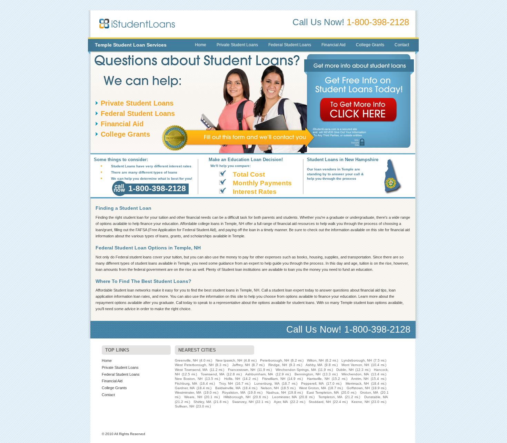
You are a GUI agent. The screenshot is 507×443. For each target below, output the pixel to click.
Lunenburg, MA (266, 383)
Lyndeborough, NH (356, 360)
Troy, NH (226, 383)
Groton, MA (369, 392)
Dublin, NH (345, 370)
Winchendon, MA (355, 374)
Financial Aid (333, 44)
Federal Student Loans (289, 44)
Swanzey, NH (243, 402)
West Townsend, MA (191, 370)
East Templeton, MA (323, 392)
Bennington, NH (307, 374)
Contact (402, 44)
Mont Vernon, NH (355, 365)
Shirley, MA (202, 402)
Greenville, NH (186, 360)
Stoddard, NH (320, 402)
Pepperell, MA (312, 383)
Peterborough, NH (274, 360)
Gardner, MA (185, 388)
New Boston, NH (188, 379)
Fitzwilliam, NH (273, 379)
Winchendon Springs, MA (296, 370)
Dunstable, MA (376, 397)
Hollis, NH (232, 379)
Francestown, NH (242, 370)
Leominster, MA (284, 397)
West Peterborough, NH (194, 365)
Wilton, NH (315, 360)
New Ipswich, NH (229, 360)
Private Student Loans (237, 44)
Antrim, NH (360, 379)
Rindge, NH (277, 365)
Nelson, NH (270, 388)
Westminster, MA (188, 392)
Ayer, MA (281, 402)
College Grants (370, 44)
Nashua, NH (276, 392)
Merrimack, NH (357, 383)
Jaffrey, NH (241, 365)
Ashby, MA (314, 365)
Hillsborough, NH (236, 397)
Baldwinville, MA (228, 388)
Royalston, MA (234, 392)
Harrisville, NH (318, 379)
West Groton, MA (312, 388)
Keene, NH (360, 402)
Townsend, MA (213, 374)
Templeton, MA (330, 397)
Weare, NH (193, 397)
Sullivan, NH (184, 406)
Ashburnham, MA (259, 374)
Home (200, 44)
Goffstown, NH (358, 388)
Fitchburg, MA (186, 383)
